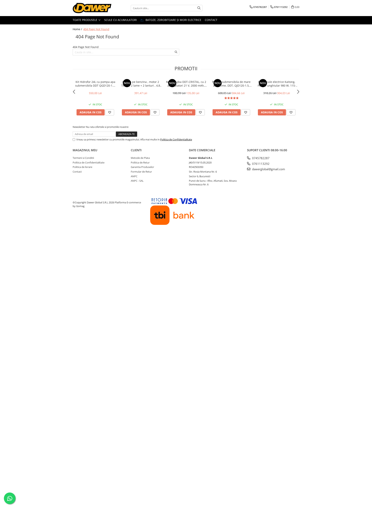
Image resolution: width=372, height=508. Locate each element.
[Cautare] (198, 8)
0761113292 (260, 164)
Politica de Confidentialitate (176, 139)
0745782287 (260, 158)
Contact (211, 20)
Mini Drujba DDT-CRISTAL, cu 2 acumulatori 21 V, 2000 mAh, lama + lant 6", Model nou (186, 83)
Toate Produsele (85, 20)
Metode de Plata (140, 158)
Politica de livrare (82, 167)
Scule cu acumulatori (120, 20)
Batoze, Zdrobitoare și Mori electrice (173, 20)
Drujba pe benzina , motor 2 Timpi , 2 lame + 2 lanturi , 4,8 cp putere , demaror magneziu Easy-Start (141, 83)
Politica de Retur (140, 162)
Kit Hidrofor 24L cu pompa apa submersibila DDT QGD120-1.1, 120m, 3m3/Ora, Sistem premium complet (95, 83)
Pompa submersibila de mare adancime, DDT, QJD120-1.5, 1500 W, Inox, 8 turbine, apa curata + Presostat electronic (231, 83)
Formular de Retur (141, 171)
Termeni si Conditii (83, 158)
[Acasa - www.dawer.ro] (92, 8)
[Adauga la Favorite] (109, 112)
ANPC (134, 176)
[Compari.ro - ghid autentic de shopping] (87, 238)
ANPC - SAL (137, 180)
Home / (78, 29)
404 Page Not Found (96, 29)
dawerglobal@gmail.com (268, 169)
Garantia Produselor (142, 167)
